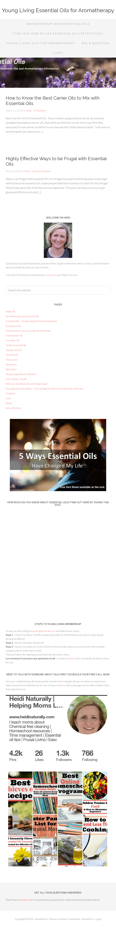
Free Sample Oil (14, 335)
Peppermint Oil (13, 350)
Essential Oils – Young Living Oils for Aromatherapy (31, 321)
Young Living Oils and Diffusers (21, 374)
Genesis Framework (70, 918)
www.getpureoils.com (44, 630)
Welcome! (11, 364)
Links (8, 398)
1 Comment (40, 110)
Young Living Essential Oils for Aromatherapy (58, 10)
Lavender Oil (12, 340)
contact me (51, 274)
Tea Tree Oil (12, 354)
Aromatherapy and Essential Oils (22, 316)
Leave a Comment (41, 171)
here (72, 658)
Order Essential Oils (16, 345)
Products (10, 393)
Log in (98, 918)
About (9, 403)
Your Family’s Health (16, 378)
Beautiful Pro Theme (45, 918)
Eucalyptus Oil (13, 325)
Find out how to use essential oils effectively (28, 330)
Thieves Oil (11, 359)
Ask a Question (13, 407)
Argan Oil (10, 311)
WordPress (88, 918)
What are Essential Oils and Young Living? (26, 383)
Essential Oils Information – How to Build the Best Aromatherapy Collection (44, 388)
